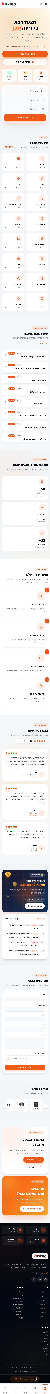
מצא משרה (41, 1304)
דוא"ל (42, 1015)
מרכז (46, 1335)
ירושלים (45, 1348)
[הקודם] (45, 1106)
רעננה (46, 1354)
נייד (43, 1025)
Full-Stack (19, 1308)
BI (22, 1321)
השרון (46, 1342)
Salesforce (19, 1301)
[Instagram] (45, 1279)
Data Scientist (18, 1305)
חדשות (43, 1312)
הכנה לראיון (33, 1167)
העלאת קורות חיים (38, 1053)
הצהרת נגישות (16, 1367)
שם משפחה (40, 1005)
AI (22, 1295)
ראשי (43, 1292)
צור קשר (42, 1316)
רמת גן (46, 1351)
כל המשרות (43, 343)
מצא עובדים (41, 1308)
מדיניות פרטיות (34, 1367)
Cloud (21, 1292)
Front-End (19, 1314)
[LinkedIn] (39, 1279)
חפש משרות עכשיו (27, 54)
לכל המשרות (32, 1159)
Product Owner (18, 1298)
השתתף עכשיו (36, 906)
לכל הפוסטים (41, 919)
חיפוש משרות (23, 117)
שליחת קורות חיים (23, 62)
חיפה (46, 1345)
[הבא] (4, 1106)
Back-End (19, 1311)
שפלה (46, 1338)
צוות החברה (41, 1300)
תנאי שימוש (25, 1367)
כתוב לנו (42, 1035)
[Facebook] (33, 1279)
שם (43, 995)
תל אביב (45, 1332)
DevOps (20, 1318)
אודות (43, 1296)
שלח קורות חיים (25, 1067)
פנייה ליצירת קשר (34, 1209)
